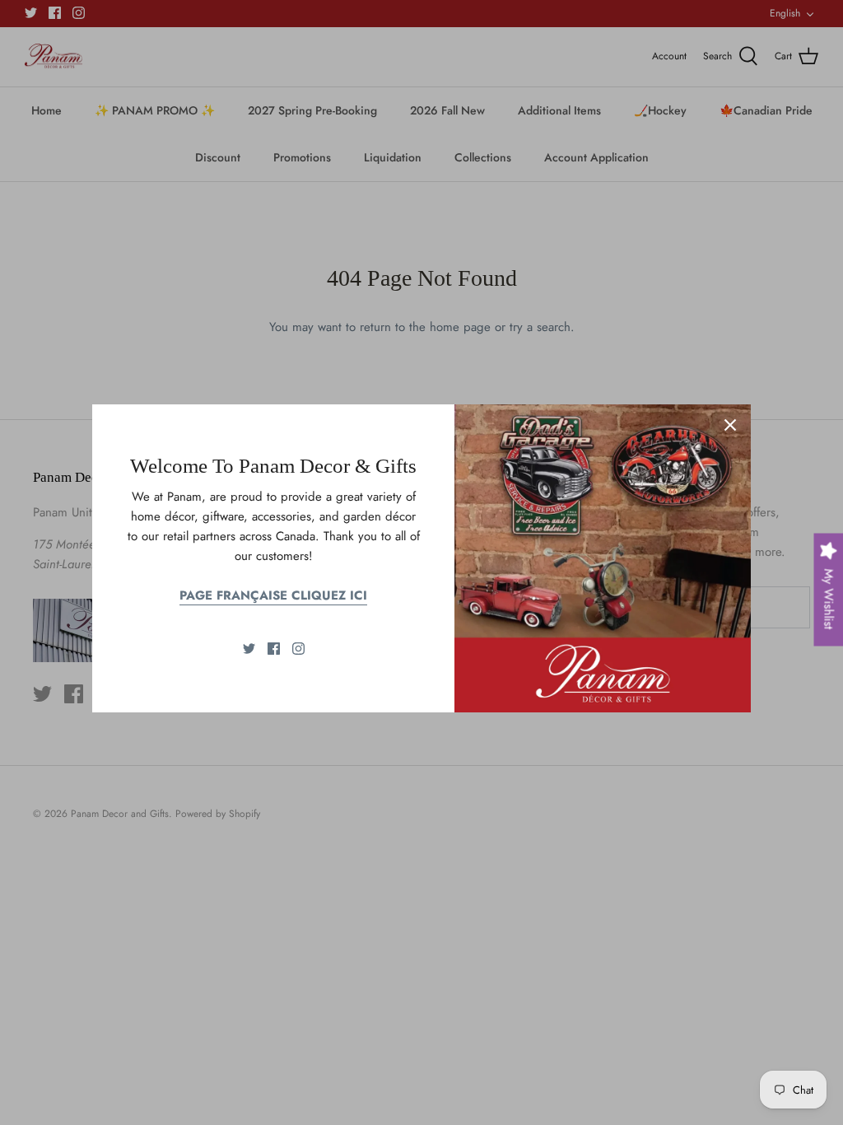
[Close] (730, 425)
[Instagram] (298, 648)
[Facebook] (274, 648)
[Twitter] (249, 648)
